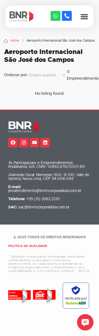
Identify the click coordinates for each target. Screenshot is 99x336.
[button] (84, 17)
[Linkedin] (45, 142)
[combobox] (47, 75)
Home (14, 40)
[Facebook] (13, 142)
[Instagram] (23, 142)
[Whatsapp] (56, 16)
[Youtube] (34, 142)
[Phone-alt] (67, 16)
